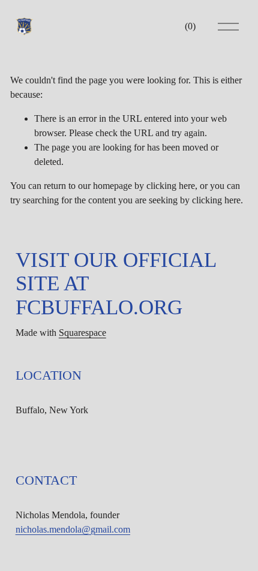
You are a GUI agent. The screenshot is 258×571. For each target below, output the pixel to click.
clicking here (170, 186)
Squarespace (82, 332)
